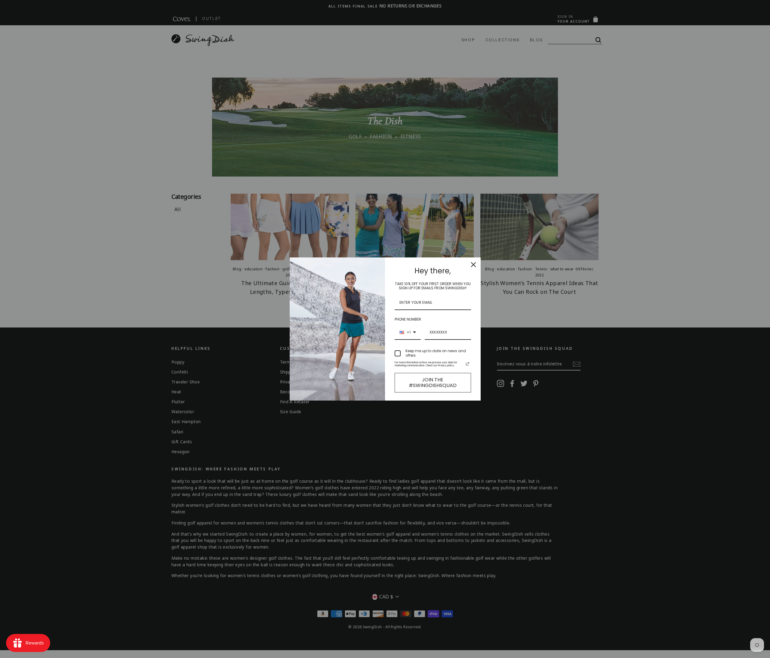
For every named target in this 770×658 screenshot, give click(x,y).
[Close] (473, 264)
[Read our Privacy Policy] (467, 363)
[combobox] (408, 332)
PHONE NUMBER (408, 319)
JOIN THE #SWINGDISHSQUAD (433, 382)
